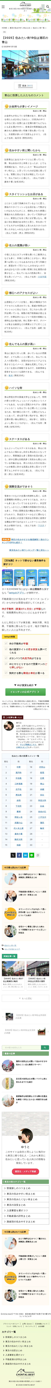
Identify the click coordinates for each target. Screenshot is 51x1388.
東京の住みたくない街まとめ (22, 1199)
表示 (30, 85)
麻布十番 (19, 834)
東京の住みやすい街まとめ (21, 1193)
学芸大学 (42, 800)
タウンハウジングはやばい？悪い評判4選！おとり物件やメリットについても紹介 (32, 912)
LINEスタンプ (22, 747)
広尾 (42, 778)
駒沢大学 (19, 839)
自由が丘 (42, 811)
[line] (31, 855)
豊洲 (19, 811)
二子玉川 (42, 817)
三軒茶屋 (19, 784)
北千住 (19, 789)
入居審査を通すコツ (17, 1210)
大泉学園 (42, 276)
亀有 (11, 375)
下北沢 (41, 525)
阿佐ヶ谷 (19, 817)
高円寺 (19, 772)
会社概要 (41, 1326)
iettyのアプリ (16, 592)
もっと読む (27, 998)
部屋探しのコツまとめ (18, 1188)
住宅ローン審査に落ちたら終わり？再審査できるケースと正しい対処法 (32, 929)
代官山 (42, 767)
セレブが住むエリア (12, 949)
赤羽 (19, 800)
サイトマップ (30, 1326)
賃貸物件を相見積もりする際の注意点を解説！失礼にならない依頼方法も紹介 (31, 1099)
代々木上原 (19, 828)
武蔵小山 (19, 823)
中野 (19, 767)
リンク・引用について (14, 1326)
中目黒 (19, 778)
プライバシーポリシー (11, 1324)
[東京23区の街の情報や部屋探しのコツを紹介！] (25, 5)
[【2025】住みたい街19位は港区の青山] (25, 855)
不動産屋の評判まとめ (18, 1216)
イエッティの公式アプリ (23, 692)
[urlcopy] (37, 855)
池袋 (19, 845)
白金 (42, 806)
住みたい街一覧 (10, 945)
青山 (42, 784)
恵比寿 (19, 795)
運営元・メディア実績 (25, 1171)
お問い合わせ (27, 1324)
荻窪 (42, 772)
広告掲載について (41, 1324)
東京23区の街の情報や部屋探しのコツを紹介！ (25, 1381)
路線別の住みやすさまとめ (21, 1221)
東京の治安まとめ (16, 1205)
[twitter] (13, 855)
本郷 (42, 789)
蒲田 (42, 823)
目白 (42, 795)
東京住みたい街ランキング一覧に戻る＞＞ (29, 550)
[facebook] (19, 855)
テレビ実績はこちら (28, 744)
